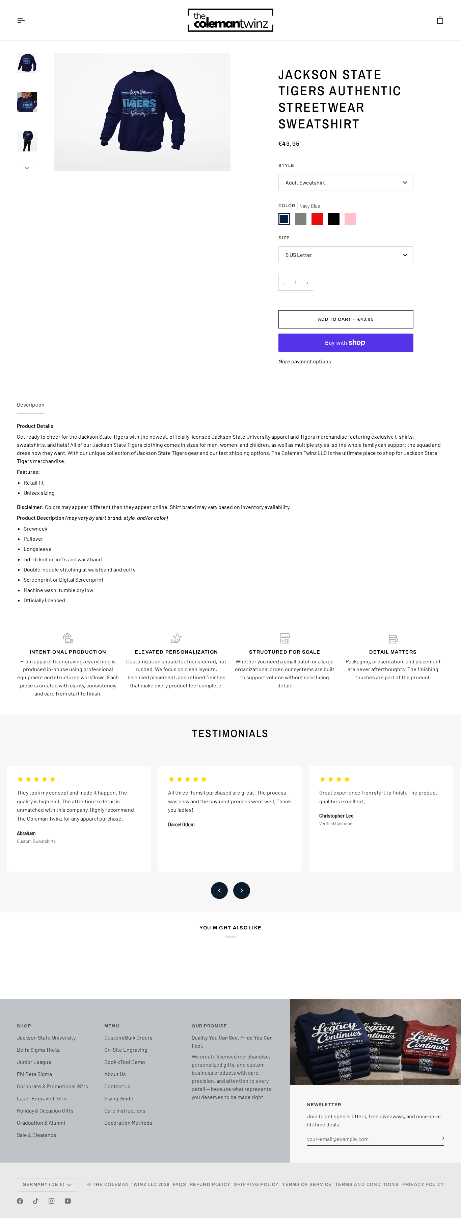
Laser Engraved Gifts (42, 1098)
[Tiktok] (35, 1201)
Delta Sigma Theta (38, 1049)
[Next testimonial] (241, 890)
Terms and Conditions (367, 1184)
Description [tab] (31, 404)
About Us (115, 1074)
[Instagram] (52, 1201)
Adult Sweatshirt (305, 182)
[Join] (438, 1137)
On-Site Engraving (125, 1049)
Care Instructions (124, 1110)
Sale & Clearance (36, 1134)
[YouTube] (68, 1201)
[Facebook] (20, 1201)
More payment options (304, 361)
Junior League (34, 1061)
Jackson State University (46, 1037)
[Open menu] (27, 20)
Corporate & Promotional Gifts (52, 1086)
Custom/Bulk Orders (128, 1037)
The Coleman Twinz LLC (125, 1184)
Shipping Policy (256, 1184)
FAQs (179, 1184)
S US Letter (299, 254)
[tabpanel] (230, 513)
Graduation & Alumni (41, 1122)
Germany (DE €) (44, 1184)
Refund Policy (210, 1184)
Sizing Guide (118, 1098)
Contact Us (117, 1086)
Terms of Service (307, 1184)
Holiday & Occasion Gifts (45, 1110)
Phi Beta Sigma (34, 1074)
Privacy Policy (423, 1184)
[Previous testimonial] (219, 890)
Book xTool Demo (124, 1061)
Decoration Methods (128, 1122)
